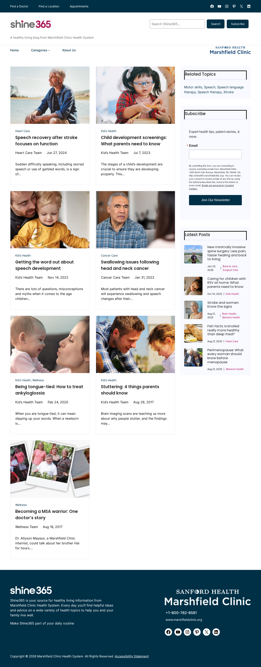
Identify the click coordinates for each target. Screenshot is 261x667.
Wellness (38, 380)
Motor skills (193, 87)
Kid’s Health (108, 131)
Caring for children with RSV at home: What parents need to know (226, 283)
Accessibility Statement (132, 656)
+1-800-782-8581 (181, 613)
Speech (209, 87)
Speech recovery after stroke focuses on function (46, 141)
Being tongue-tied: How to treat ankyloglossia (49, 390)
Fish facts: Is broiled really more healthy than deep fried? (223, 330)
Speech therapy (210, 92)
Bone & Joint (230, 266)
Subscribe (237, 24)
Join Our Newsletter (215, 200)
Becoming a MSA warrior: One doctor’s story (46, 514)
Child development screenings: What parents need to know (134, 141)
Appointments (79, 6)
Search (215, 24)
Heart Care (22, 131)
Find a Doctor (19, 6)
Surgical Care (230, 269)
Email (193, 145)
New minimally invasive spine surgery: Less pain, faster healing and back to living (227, 253)
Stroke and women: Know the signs (223, 305)
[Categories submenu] (49, 50)
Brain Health (229, 313)
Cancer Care (109, 255)
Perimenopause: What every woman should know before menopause (225, 356)
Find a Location (49, 6)
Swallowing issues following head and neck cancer (130, 265)
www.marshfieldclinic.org (184, 620)
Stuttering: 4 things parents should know (130, 390)
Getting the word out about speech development (44, 265)
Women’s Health (231, 317)
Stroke (228, 92)
